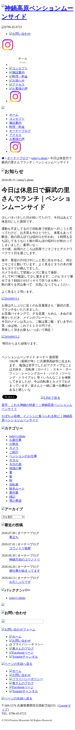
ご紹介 (13, 452)
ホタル (13, 460)
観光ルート (17, 488)
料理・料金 (17, 126)
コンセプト (17, 118)
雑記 (12, 496)
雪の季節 (15, 500)
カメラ (13, 448)
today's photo (39, 158)
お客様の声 (17, 139)
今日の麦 (15, 464)
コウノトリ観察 (20, 548)
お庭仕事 (15, 440)
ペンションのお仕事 (23, 456)
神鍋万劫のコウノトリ (24, 559)
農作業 (13, 492)
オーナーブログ (20, 131)
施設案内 (15, 122)
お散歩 (13, 444)
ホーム (13, 114)
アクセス (15, 135)
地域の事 (15, 468)
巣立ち (13, 537)
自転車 (13, 484)
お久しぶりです (20, 582)
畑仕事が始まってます (24, 570)
